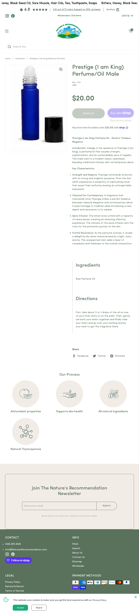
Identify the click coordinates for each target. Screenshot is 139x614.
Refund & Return (14, 586)
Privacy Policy (12, 582)
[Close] (135, 597)
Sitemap (77, 561)
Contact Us (78, 557)
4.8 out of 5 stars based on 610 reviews (77, 9)
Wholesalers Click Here (69, 16)
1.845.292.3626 (13, 544)
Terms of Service (14, 591)
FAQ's (75, 544)
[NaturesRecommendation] (69, 31)
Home (8, 59)
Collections (20, 59)
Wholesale (78, 566)
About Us (77, 553)
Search (76, 548)
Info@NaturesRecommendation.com (26, 549)
